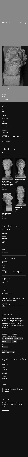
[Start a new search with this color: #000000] (5, 141)
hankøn (4, 352)
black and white (9, 338)
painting (4, 341)
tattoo (9, 341)
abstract (16, 338)
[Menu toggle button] (25, 22)
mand (12, 352)
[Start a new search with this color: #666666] (7, 141)
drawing (14, 341)
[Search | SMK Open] (6, 23)
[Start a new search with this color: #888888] (2, 141)
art (3, 338)
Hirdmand (4, 347)
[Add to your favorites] (9, 89)
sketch (21, 338)
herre (8, 352)
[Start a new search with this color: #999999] (9, 141)
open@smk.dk (5, 410)
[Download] (3, 89)
